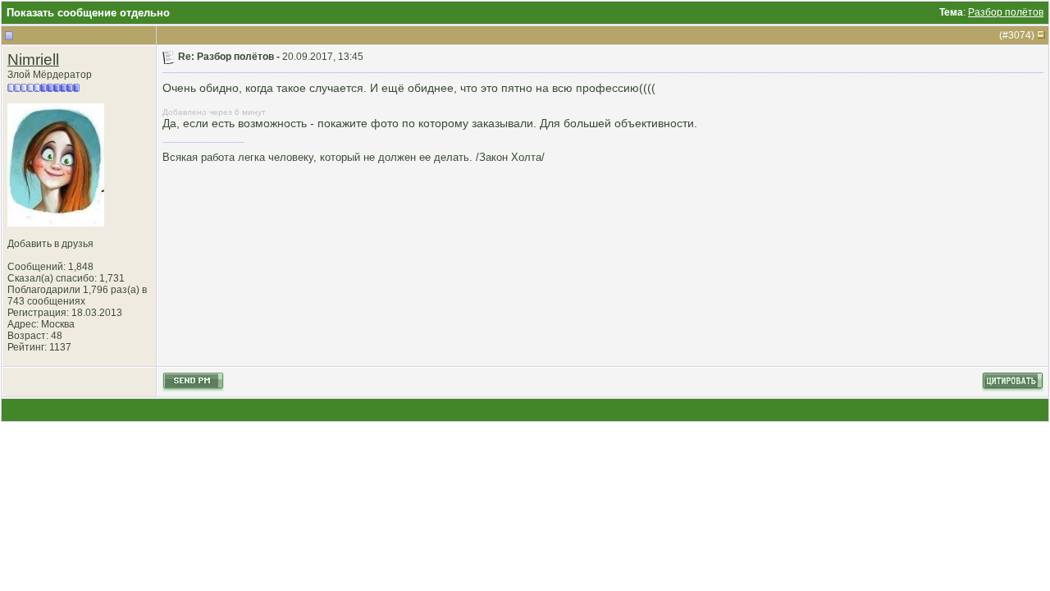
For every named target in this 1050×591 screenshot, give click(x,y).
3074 (1019, 35)
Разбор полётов (1005, 12)
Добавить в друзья (50, 244)
